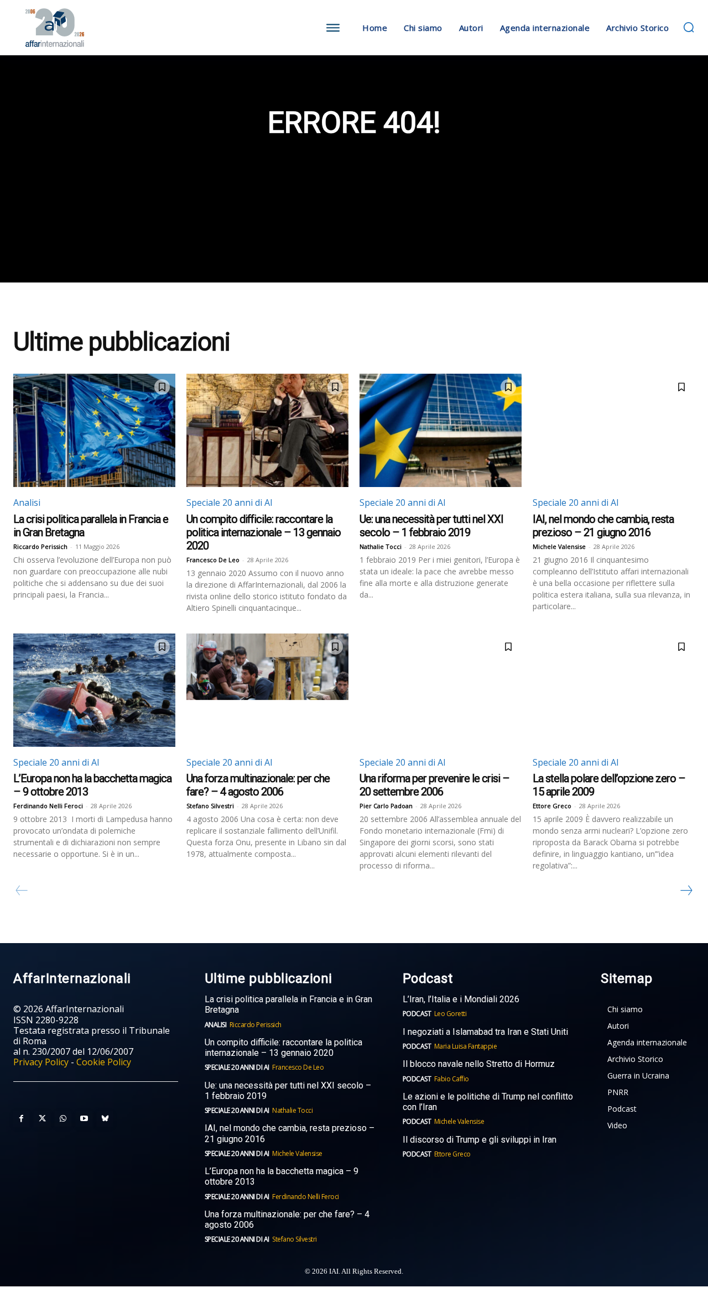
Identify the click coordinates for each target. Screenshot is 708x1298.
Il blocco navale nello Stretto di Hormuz (479, 1064)
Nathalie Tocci (381, 546)
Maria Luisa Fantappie (465, 1046)
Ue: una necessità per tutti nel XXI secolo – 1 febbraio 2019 (431, 525)
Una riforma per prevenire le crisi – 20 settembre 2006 (434, 785)
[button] (689, 27)
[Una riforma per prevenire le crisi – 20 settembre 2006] (441, 690)
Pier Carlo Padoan (386, 806)
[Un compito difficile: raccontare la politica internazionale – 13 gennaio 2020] (267, 430)
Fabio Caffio (451, 1079)
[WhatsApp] (63, 1119)
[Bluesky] (105, 1119)
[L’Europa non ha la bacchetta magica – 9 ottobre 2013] (94, 690)
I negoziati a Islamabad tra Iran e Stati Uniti (485, 1032)
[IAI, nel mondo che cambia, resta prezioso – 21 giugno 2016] (614, 430)
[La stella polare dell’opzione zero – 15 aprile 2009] (614, 690)
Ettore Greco (552, 806)
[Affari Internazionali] (98, 28)
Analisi (26, 502)
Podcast (417, 1013)
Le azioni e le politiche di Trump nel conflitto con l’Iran (488, 1101)
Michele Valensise (559, 546)
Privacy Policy (41, 1062)
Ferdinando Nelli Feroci (48, 806)
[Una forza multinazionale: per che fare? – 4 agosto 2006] (267, 690)
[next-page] (686, 890)
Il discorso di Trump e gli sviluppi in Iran (479, 1139)
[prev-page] (21, 890)
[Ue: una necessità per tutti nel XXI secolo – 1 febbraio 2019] (441, 430)
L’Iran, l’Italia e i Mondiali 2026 (461, 999)
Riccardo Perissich (40, 546)
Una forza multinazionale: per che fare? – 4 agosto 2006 (258, 785)
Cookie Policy (103, 1062)
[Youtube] (84, 1119)
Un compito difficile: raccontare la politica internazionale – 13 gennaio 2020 (263, 532)
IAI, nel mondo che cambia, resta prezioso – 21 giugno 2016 (603, 525)
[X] (42, 1119)
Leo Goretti (450, 1013)
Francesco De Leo (213, 560)
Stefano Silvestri (210, 806)
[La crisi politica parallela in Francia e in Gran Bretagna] (94, 430)
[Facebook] (21, 1119)
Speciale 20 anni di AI (229, 502)
